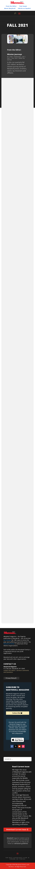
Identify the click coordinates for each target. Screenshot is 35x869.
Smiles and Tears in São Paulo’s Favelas (14, 252)
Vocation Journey (18, 159)
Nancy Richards (10, 308)
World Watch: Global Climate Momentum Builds (16, 502)
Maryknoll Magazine (11, 404)
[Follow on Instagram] (23, 746)
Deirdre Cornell (10, 553)
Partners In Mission (9, 555)
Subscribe (16, 713)
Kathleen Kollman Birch (12, 505)
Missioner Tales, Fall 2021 (15, 107)
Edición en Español (24, 8)
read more (27, 124)
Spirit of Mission (11, 459)
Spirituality (19, 459)
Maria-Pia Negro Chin (11, 356)
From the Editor (11, 6)
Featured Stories (8, 159)
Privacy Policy (10, 678)
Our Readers (9, 599)
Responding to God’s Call (15, 155)
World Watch (10, 507)
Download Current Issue (16, 829)
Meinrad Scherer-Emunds (13, 256)
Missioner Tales (10, 109)
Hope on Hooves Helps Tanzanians (14, 305)
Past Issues (23, 6)
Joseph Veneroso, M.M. (12, 457)
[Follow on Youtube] (19, 746)
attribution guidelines (21, 843)
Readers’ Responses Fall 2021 (16, 597)
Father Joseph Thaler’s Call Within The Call (16, 202)
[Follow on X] (15, 746)
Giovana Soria (9, 157)
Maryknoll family (9, 644)
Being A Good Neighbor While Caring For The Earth (17, 353)
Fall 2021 (15, 58)
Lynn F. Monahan (15, 57)
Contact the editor (9, 670)
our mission (7, 640)
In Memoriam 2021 (12, 402)
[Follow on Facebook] (11, 746)
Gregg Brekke (9, 205)
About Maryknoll (9, 8)
